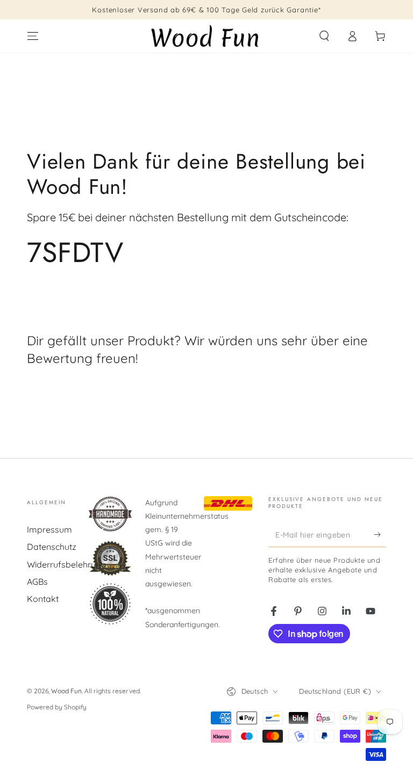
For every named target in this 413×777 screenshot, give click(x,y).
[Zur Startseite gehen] (206, 36)
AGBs (37, 581)
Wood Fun (66, 691)
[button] (324, 36)
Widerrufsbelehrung (66, 564)
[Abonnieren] (380, 535)
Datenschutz (51, 546)
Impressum (49, 529)
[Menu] (33, 36)
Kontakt (43, 598)
